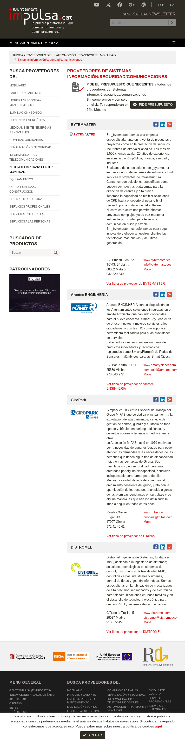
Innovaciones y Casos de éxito (32, 694)
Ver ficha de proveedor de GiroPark (130, 536)
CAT (173, 5)
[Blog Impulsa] (143, 4)
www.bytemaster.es (157, 260)
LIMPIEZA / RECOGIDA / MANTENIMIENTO (81, 701)
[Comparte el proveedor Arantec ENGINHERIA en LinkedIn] (162, 294)
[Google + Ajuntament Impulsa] (132, 4)
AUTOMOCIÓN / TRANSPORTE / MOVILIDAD (86, 55)
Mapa (147, 269)
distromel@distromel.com (161, 617)
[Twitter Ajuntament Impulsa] (108, 4)
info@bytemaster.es (158, 264)
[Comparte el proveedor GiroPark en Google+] (169, 399)
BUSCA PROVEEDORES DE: (32, 55)
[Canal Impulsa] (96, 4)
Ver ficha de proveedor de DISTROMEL (133, 632)
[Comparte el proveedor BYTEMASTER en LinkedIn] (162, 124)
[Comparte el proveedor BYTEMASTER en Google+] (169, 124)
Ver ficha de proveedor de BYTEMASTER (135, 283)
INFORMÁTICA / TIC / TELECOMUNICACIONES (123, 701)
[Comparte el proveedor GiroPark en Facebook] (156, 399)
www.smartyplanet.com (160, 365)
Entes (13, 707)
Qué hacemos (19, 712)
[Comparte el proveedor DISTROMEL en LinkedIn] (162, 547)
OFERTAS (15, 703)
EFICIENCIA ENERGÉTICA (83, 711)
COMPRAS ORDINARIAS (122, 690)
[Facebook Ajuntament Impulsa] (119, 4)
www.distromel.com (157, 613)
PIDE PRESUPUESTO (156, 104)
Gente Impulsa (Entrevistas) (30, 690)
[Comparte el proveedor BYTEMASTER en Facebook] (156, 124)
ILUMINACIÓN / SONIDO (82, 706)
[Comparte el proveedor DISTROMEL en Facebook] (156, 547)
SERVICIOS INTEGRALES (157, 707)
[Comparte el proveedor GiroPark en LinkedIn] (162, 399)
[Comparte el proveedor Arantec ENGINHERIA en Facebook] (156, 294)
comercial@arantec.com (161, 370)
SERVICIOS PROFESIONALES (160, 700)
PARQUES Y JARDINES (81, 694)
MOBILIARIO (75, 690)
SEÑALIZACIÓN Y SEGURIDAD (126, 694)
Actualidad (17, 699)
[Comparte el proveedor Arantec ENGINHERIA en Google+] (169, 294)
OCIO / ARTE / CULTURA (157, 692)
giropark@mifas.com (158, 517)
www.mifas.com (154, 512)
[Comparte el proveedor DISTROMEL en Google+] (169, 547)
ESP (161, 5)
